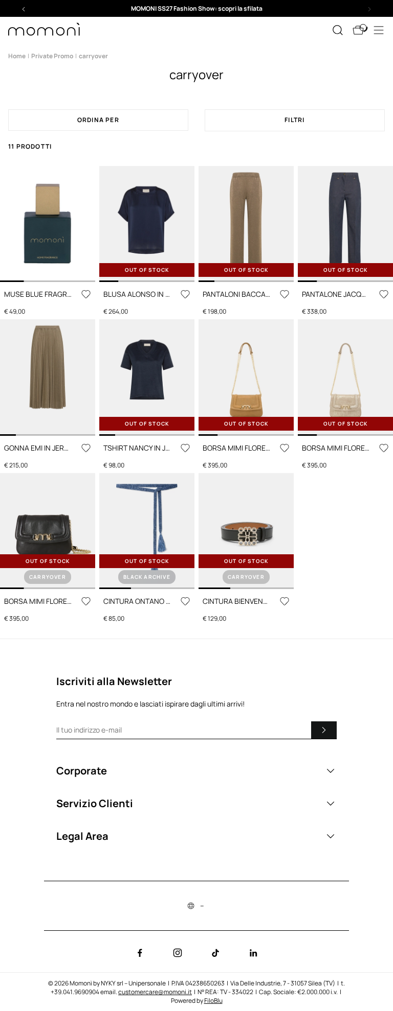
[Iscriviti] (324, 730)
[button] (196, 8)
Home (17, 56)
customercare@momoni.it (155, 992)
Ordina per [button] (98, 119)
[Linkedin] (253, 952)
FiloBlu (213, 1000)
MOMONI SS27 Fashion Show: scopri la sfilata (197, 8)
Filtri (294, 119)
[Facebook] (139, 952)
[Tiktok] (215, 952)
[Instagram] (177, 952)
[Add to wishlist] (86, 294)
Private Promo (52, 56)
